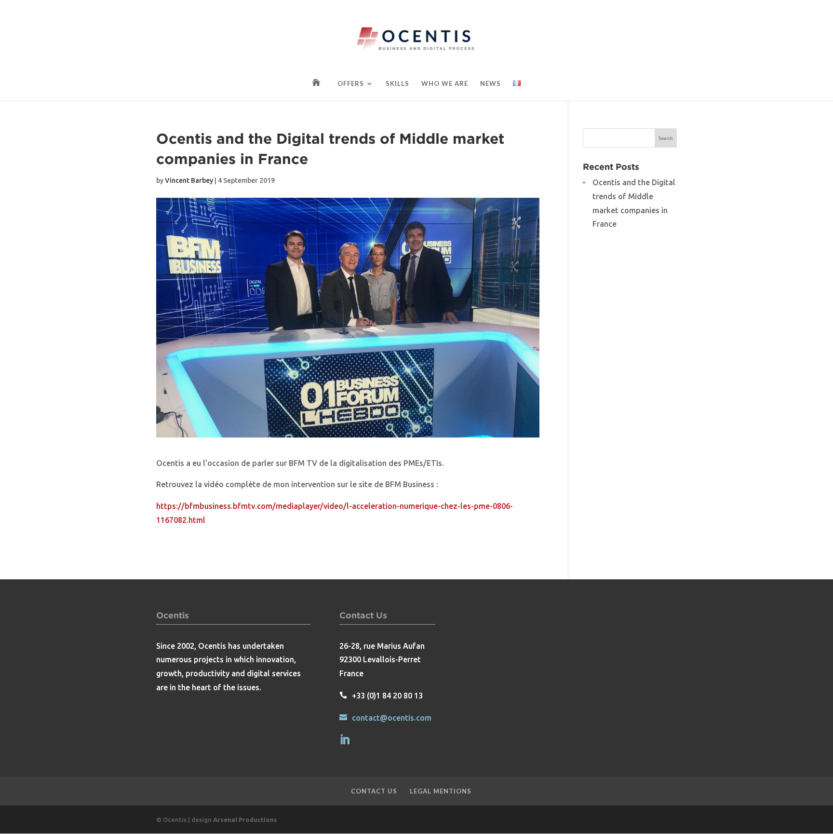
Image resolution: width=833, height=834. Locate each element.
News (490, 83)
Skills (397, 83)
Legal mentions (440, 791)
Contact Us (374, 791)
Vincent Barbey (189, 180)
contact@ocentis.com (391, 717)
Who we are (444, 83)
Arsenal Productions (245, 819)
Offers (350, 83)
